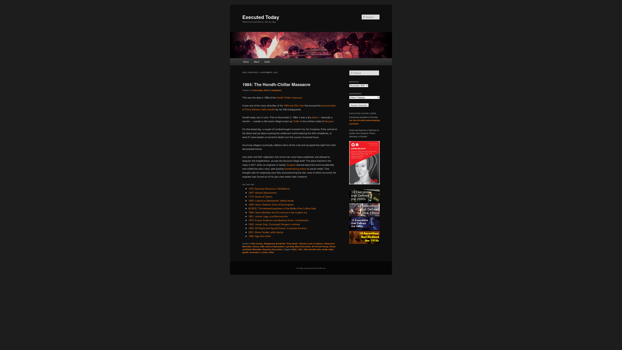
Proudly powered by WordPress (311, 268)
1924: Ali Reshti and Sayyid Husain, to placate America (277, 228)
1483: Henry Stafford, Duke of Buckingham (271, 204)
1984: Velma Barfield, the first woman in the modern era (277, 212)
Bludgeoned (269, 243)
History (255, 246)
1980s (294, 249)
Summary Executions (272, 249)
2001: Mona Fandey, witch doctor (265, 232)
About (256, 61)
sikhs (271, 252)
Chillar (296, 121)
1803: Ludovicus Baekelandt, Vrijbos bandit (271, 200)
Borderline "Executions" (287, 243)
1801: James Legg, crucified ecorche (268, 216)
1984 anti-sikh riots (312, 249)
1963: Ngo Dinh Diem (259, 236)
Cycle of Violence (315, 243)
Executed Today (260, 16)
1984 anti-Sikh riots (294, 105)
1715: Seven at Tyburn (260, 196)
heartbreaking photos (295, 168)
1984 (300, 249)
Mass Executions (303, 246)
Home (246, 61)
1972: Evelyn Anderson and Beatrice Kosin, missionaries (278, 220)
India (262, 246)
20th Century (257, 243)
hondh (325, 249)
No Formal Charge (320, 246)
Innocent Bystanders (275, 246)
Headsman (276, 90)
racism (264, 252)
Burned (302, 243)
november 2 (254, 252)
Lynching (290, 246)
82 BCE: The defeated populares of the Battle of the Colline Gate (282, 208)
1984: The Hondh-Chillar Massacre (276, 84)
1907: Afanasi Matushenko (262, 192)
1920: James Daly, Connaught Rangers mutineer (274, 224)
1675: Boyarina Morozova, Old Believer (269, 188)
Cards (267, 61)
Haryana (328, 121)
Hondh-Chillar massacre (289, 97)
